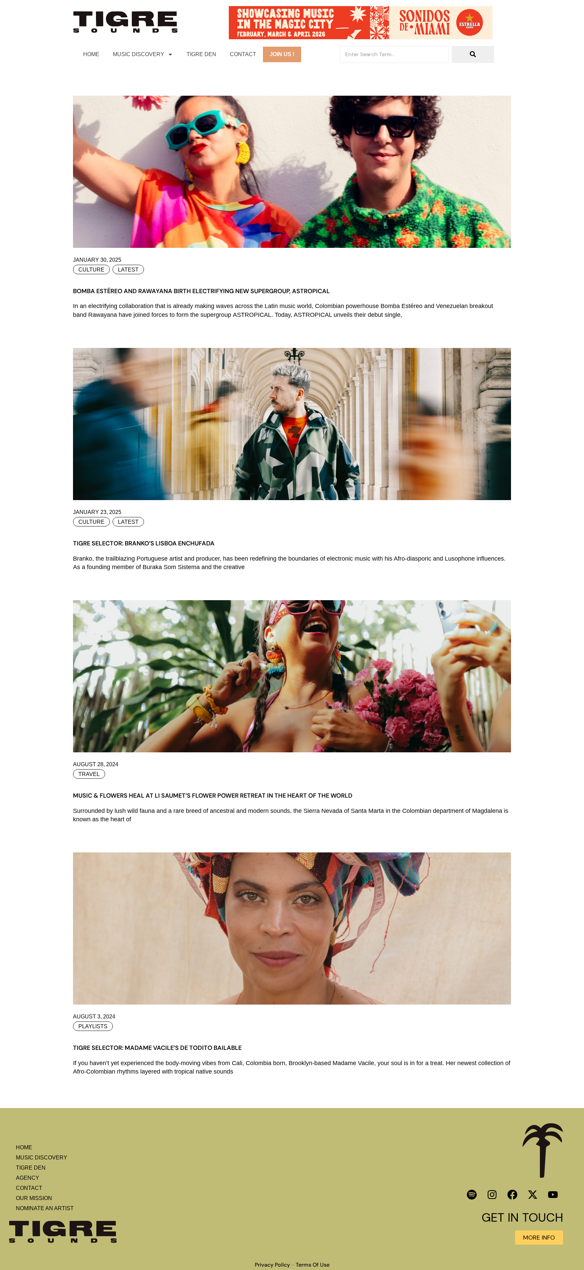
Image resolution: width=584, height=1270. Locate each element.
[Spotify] (472, 1194)
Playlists (92, 1026)
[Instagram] (492, 1194)
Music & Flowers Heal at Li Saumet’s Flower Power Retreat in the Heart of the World (212, 796)
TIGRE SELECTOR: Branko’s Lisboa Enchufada (144, 543)
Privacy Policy (272, 1265)
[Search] (473, 54)
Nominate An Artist (45, 1208)
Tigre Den (201, 54)
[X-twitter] (532, 1194)
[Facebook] (512, 1194)
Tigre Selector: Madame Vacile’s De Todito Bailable (157, 1048)
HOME (91, 54)
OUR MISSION (34, 1198)
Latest (128, 270)
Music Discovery (138, 54)
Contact (243, 54)
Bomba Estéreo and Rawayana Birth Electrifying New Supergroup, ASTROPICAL (201, 291)
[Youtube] (553, 1194)
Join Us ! (282, 54)
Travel (89, 774)
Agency (27, 1178)
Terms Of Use (313, 1265)
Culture (91, 270)
